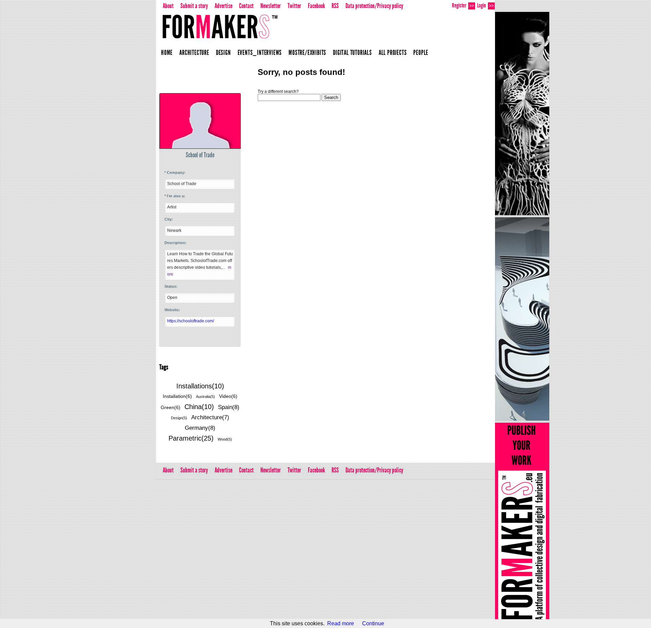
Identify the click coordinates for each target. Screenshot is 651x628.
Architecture (194, 52)
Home (167, 52)
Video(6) (228, 396)
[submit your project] (522, 524)
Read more (340, 623)
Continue (373, 623)
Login (485, 5)
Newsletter (270, 6)
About (168, 6)
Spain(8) (228, 407)
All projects (393, 52)
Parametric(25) (191, 438)
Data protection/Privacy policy (374, 6)
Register (463, 5)
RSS (335, 6)
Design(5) (179, 418)
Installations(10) (200, 386)
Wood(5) (225, 439)
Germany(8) (200, 428)
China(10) (199, 406)
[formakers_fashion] (522, 113)
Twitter (294, 6)
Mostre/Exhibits (307, 52)
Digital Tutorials (352, 52)
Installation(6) (177, 396)
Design (223, 52)
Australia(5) (205, 396)
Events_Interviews (260, 52)
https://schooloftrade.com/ (190, 321)
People (420, 52)
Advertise (223, 6)
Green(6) (170, 407)
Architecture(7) (210, 417)
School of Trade (200, 155)
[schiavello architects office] (522, 319)
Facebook (316, 6)
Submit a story (194, 6)
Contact (246, 6)
